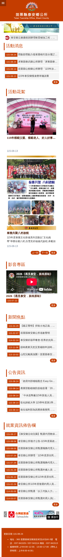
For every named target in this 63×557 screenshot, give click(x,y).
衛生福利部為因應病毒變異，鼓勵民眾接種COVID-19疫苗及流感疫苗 (33, 409)
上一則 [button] (5, 514)
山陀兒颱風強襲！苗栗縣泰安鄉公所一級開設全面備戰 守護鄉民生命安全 (33, 354)
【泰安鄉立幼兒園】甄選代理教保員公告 (32, 434)
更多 (56, 82)
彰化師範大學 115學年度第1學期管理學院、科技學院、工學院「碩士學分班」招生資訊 (33, 402)
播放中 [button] (54, 517)
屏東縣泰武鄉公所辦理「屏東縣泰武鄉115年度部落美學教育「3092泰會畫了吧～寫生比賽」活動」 (32, 61)
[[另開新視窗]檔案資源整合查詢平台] (44, 514)
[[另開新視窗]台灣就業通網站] (19, 514)
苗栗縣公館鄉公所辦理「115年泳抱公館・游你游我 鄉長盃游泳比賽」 (32, 69)
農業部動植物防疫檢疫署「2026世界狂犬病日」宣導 (33, 388)
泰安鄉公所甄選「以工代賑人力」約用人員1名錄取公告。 (32, 491)
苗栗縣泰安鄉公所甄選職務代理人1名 (32, 462)
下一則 (45, 253)
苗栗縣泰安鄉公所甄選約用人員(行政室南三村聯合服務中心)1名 (32, 498)
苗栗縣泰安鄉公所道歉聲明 (29, 333)
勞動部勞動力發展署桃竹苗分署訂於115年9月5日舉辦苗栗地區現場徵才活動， (32, 54)
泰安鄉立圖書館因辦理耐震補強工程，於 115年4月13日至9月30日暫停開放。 (34, 37)
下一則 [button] (57, 514)
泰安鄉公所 (31, 10)
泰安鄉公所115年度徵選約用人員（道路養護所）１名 (32, 484)
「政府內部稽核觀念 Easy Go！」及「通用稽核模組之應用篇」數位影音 (33, 381)
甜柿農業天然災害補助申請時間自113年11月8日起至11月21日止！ (33, 347)
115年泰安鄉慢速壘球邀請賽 (27, 76)
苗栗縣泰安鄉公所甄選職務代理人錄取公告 (32, 448)
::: (1, 22)
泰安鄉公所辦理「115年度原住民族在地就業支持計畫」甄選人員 (32, 455)
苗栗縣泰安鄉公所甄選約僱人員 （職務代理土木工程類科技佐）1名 (32, 469)
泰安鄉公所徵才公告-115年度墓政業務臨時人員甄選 (32, 441)
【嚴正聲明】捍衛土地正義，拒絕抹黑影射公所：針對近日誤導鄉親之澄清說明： (33, 326)
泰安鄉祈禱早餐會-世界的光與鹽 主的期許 (33, 340)
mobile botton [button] (3, 3)
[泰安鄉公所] (31, 28)
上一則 (35, 253)
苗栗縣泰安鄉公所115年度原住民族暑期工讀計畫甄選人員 (32, 477)
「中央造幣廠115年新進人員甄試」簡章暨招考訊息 (33, 395)
